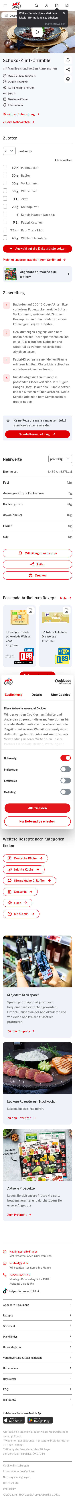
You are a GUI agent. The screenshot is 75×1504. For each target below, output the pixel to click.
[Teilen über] (68, 70)
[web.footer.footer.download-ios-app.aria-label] (14, 1420)
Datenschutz (11, 1482)
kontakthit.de (18, 1263)
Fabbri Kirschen (32, 222)
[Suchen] (36, 5)
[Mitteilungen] (68, 60)
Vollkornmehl (30, 183)
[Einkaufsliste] (67, 5)
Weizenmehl (29, 191)
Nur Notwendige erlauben (37, 821)
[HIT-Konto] (46, 5)
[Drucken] (68, 79)
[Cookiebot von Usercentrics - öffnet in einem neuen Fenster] (55, 681)
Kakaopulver (30, 206)
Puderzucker (30, 167)
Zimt (24, 199)
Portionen (25, 151)
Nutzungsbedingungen (16, 1477)
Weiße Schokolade (34, 238)
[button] (37, 259)
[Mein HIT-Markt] (56, 5)
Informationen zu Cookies (18, 1471)
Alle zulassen (37, 808)
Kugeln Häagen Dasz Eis (38, 214)
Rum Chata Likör (32, 230)
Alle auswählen (63, 160)
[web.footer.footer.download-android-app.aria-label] (40, 1420)
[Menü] (5, 5)
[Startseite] (16, 5)
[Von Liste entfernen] (31, 611)
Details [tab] (37, 694)
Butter (25, 175)
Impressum (9, 1488)
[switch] (65, 769)
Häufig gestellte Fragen (23, 1251)
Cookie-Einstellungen (16, 1465)
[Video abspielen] (37, 32)
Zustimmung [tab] (13, 694)
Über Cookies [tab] (60, 694)
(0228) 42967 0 (20, 1274)
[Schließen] (64, 13)
